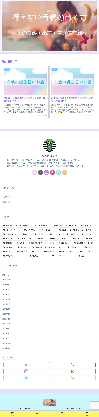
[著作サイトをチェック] (34, 172)
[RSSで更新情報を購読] (64, 172)
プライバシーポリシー (74, 409)
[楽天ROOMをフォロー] (52, 172)
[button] (91, 357)
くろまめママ (49, 156)
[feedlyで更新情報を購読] (58, 172)
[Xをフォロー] (40, 172)
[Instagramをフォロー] (46, 172)
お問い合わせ (25, 409)
